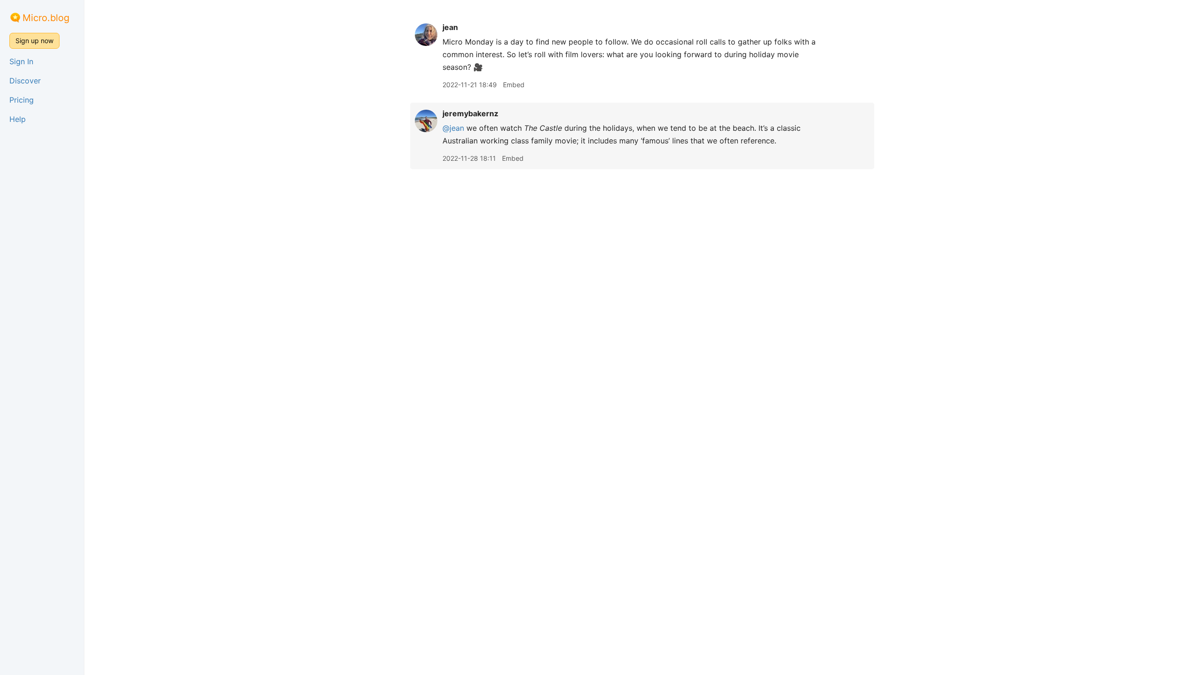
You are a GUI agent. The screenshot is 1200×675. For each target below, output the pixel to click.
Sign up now (34, 41)
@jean (453, 128)
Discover (25, 80)
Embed (514, 85)
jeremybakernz (470, 113)
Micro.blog (45, 17)
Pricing (21, 100)
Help (17, 119)
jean (450, 27)
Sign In (21, 61)
